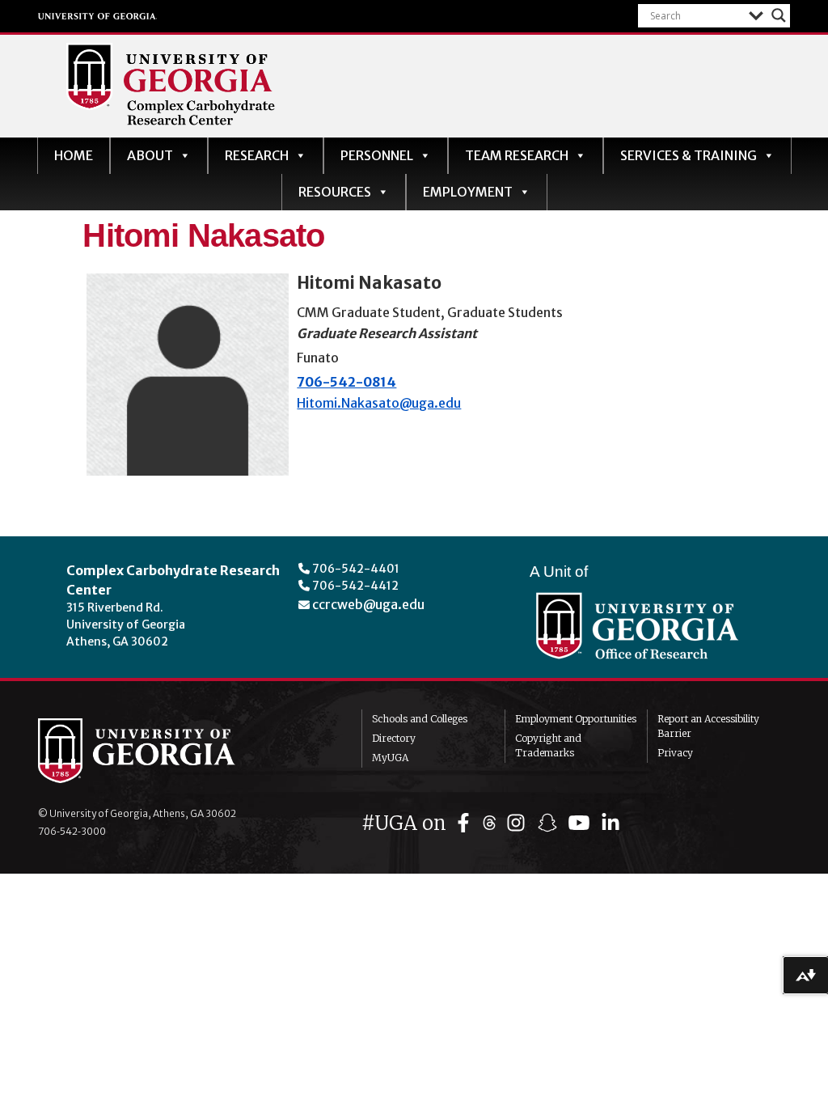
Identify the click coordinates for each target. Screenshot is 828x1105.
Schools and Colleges (419, 719)
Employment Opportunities (575, 719)
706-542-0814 (346, 382)
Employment (468, 192)
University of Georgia (98, 16)
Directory (394, 738)
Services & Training (688, 155)
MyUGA (390, 757)
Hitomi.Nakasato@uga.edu (379, 403)
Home (73, 155)
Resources (334, 192)
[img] (467, 823)
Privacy (675, 753)
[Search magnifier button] (778, 15)
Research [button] (257, 155)
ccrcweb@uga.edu (368, 604)
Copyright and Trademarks (548, 745)
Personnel (376, 155)
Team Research (516, 155)
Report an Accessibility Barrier (708, 726)
